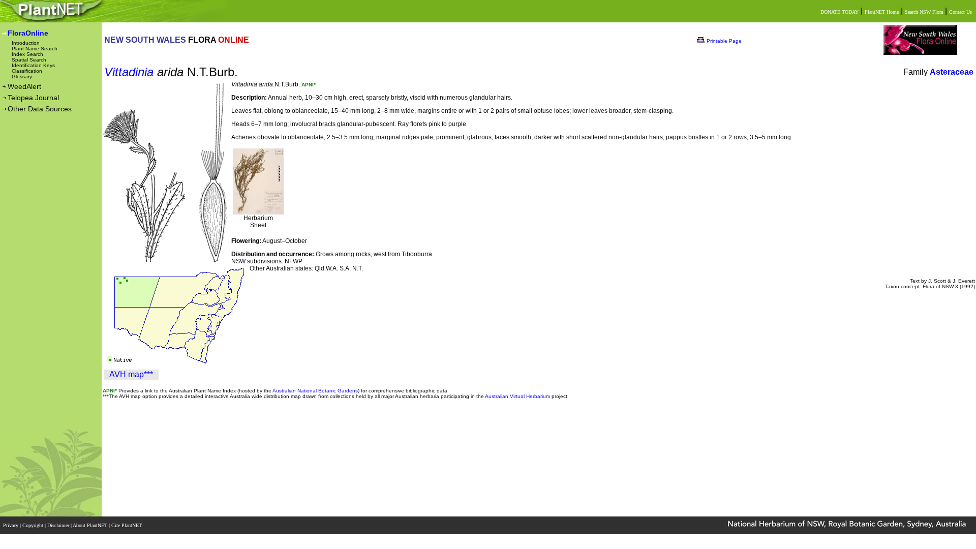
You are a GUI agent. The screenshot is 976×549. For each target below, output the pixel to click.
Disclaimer (59, 525)
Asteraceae (951, 72)
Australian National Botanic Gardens (315, 390)
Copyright (33, 525)
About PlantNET (91, 525)
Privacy (11, 525)
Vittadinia (129, 72)
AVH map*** (131, 374)
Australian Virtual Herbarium (517, 396)
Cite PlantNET (127, 525)
